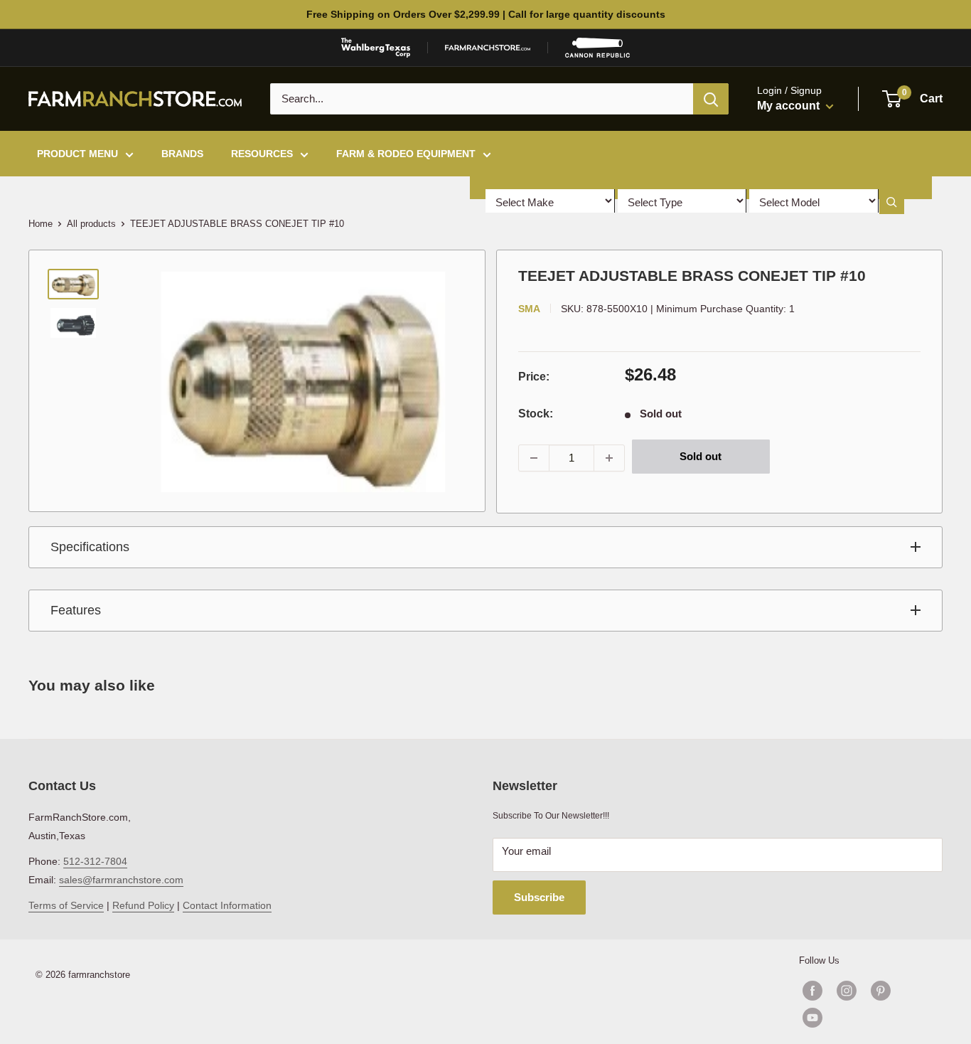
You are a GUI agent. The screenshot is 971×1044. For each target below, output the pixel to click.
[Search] (711, 98)
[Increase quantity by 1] (609, 458)
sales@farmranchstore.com (121, 879)
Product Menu (77, 153)
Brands (182, 153)
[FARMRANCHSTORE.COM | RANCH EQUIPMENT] (487, 48)
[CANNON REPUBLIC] (597, 48)
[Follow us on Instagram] (847, 991)
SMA (529, 308)
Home (40, 223)
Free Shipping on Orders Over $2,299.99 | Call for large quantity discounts (485, 14)
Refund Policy (143, 905)
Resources (262, 153)
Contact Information (227, 905)
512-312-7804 (95, 861)
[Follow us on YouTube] (864, 1018)
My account (789, 106)
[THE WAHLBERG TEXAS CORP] (375, 48)
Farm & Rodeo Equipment (406, 153)
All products (91, 223)
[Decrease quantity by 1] (534, 458)
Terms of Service (66, 905)
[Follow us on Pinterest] (881, 991)
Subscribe (539, 897)
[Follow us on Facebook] (812, 991)
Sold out (700, 456)
